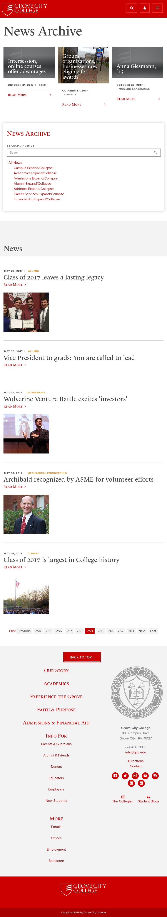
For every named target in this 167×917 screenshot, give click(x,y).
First (12, 631)
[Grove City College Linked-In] (141, 783)
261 (110, 631)
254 (38, 631)
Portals (56, 827)
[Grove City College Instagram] (135, 775)
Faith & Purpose (56, 709)
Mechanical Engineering (47, 473)
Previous (23, 631)
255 (48, 631)
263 (131, 631)
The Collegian (123, 801)
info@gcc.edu (135, 752)
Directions (136, 761)
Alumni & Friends (56, 755)
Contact (136, 766)
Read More (13, 284)
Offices (56, 838)
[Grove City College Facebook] (115, 775)
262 (121, 631)
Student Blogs (148, 801)
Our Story (56, 670)
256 (59, 631)
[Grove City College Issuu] (155, 775)
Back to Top (81, 657)
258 (79, 631)
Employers (56, 789)
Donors (56, 767)
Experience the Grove (56, 696)
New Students (56, 801)
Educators (56, 778)
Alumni (33, 270)
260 (100, 631)
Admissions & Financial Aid (56, 723)
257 (69, 631)
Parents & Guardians (56, 744)
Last (153, 631)
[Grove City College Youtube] (145, 775)
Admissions (36, 392)
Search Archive (21, 145)
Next (142, 631)
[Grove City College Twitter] (125, 775)
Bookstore (56, 861)
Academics (56, 683)
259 (90, 631)
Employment (56, 849)
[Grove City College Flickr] (131, 783)
